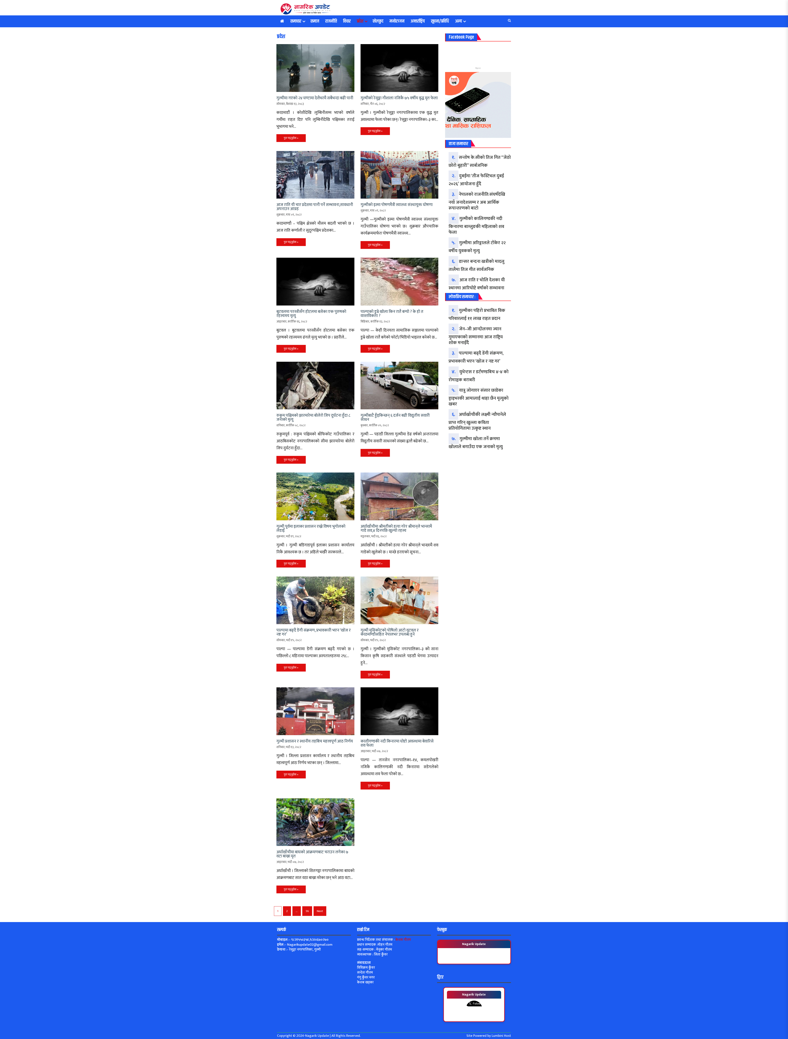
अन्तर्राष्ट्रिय (418, 21)
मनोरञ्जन (396, 21)
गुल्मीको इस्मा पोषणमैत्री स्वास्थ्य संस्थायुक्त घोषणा (397, 204)
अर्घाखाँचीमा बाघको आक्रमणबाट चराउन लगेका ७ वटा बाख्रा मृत (312, 854)
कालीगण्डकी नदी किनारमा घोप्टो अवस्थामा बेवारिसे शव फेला (397, 743)
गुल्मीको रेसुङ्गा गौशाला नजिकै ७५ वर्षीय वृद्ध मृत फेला (399, 98)
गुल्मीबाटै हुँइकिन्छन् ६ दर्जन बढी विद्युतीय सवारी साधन (395, 417)
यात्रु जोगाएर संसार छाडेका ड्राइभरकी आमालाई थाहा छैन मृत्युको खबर (479, 397)
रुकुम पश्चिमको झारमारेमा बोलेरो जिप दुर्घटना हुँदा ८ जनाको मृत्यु (313, 417)
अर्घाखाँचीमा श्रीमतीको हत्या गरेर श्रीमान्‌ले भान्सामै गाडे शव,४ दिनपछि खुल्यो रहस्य (396, 528)
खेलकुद (378, 21)
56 (307, 911)
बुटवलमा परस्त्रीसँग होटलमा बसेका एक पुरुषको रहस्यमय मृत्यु (311, 313)
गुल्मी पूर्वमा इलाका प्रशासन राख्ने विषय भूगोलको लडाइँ (310, 528)
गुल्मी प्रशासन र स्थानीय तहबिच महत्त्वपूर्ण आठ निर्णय (314, 741)
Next (320, 911)
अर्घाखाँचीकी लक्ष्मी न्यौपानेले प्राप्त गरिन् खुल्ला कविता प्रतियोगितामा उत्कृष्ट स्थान (477, 421)
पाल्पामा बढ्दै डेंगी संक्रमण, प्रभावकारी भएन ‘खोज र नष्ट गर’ (313, 632)
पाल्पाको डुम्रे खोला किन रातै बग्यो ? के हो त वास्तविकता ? (392, 313)
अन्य (458, 21)
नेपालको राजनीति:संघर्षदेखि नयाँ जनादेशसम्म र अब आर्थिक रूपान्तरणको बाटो (477, 201)
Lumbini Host (501, 1036)
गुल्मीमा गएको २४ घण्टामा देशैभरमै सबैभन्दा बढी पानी (314, 98)
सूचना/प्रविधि (440, 21)
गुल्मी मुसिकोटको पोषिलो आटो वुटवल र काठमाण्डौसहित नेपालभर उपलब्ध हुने (390, 632)
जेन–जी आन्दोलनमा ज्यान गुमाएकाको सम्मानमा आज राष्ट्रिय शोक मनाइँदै (476, 336)
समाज (314, 21)
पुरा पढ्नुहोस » (291, 138)
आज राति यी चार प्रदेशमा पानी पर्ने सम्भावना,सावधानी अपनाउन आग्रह (314, 206)
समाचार (295, 21)
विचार (347, 21)
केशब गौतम (403, 940)
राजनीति (331, 21)
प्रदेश (360, 21)
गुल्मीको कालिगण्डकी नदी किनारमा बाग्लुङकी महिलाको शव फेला (476, 225)
